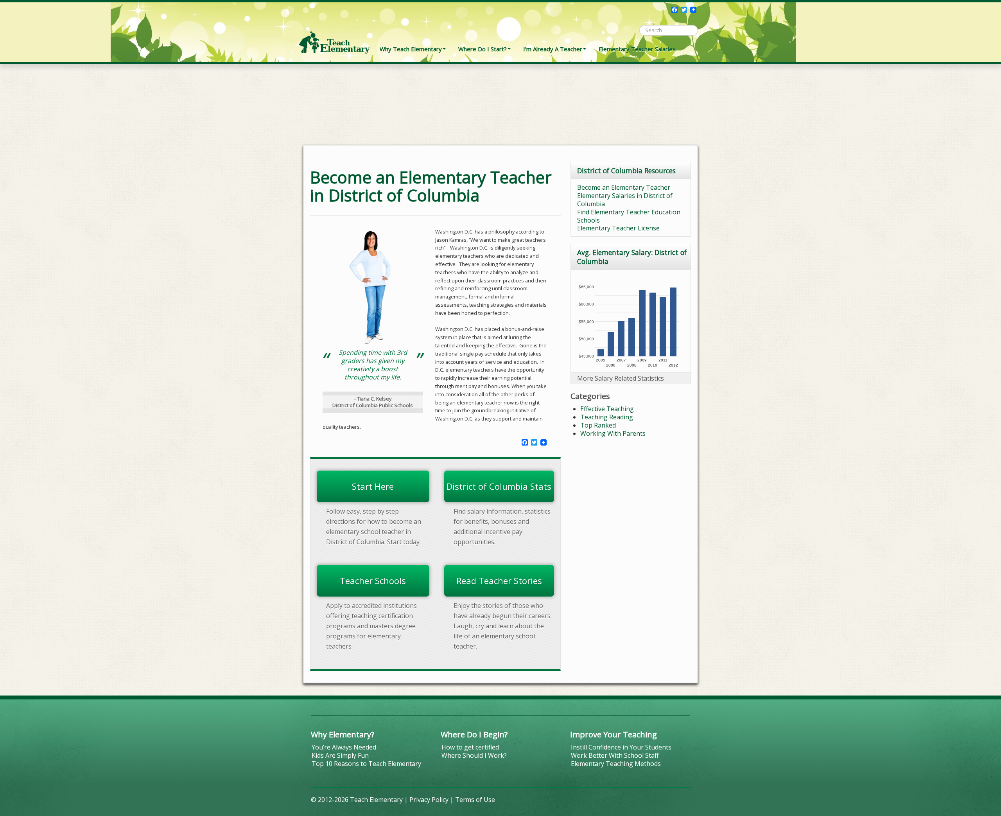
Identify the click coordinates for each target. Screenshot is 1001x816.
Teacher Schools (373, 580)
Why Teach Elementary (411, 49)
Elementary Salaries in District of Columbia (625, 199)
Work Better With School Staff (615, 755)
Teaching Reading (606, 417)
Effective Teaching (607, 408)
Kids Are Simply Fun (340, 755)
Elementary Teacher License (618, 228)
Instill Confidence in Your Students (621, 747)
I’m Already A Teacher (552, 49)
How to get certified (470, 747)
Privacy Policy (428, 799)
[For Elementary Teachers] (334, 29)
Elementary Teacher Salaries (637, 49)
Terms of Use (475, 799)
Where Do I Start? (482, 49)
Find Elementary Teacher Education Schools (628, 216)
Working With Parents (613, 433)
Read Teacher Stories (499, 580)
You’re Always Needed (344, 747)
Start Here (373, 486)
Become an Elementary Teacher (623, 187)
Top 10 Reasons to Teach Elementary (366, 763)
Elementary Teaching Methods (616, 763)
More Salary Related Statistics (620, 378)
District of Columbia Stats (499, 486)
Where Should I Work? (474, 755)
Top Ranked (598, 425)
